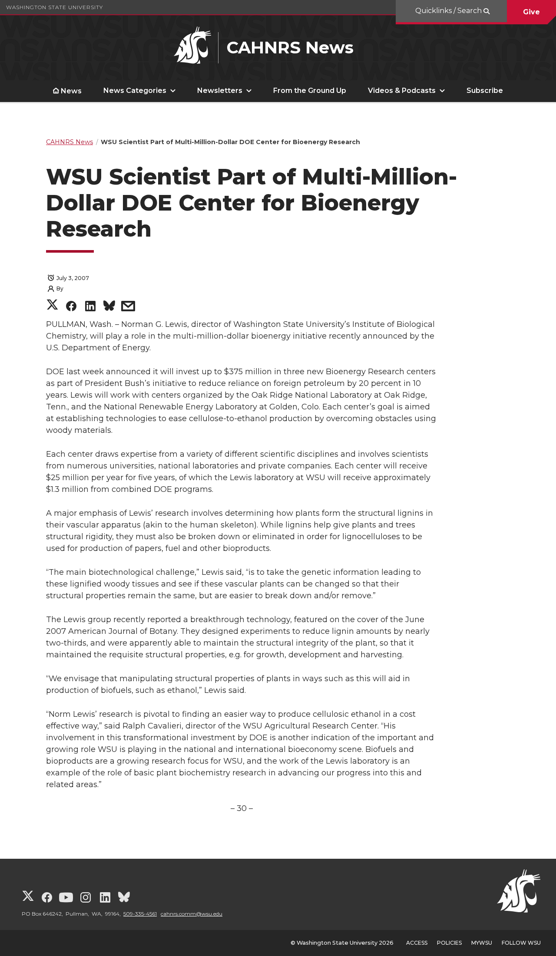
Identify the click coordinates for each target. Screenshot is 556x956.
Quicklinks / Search (449, 11)
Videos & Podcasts (402, 90)
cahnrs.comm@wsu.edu (191, 913)
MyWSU (481, 943)
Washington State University (54, 7)
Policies (449, 943)
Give (531, 12)
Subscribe (485, 90)
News (71, 91)
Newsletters (219, 90)
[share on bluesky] (109, 307)
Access (416, 943)
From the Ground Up (309, 90)
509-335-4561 (140, 913)
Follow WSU (521, 943)
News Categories (134, 90)
